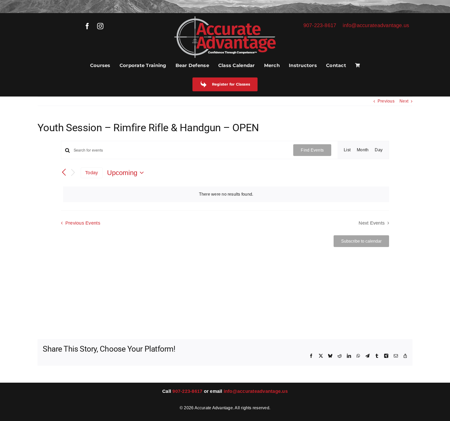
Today (91, 172)
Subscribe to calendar (361, 241)
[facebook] (87, 26)
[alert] (226, 194)
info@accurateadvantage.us (376, 25)
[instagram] (100, 26)
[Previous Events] (64, 172)
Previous (386, 101)
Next (403, 101)
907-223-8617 (319, 25)
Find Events (312, 150)
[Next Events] (73, 173)
